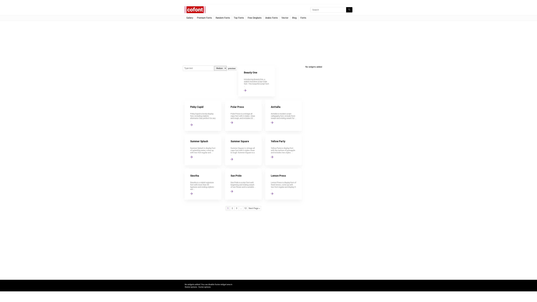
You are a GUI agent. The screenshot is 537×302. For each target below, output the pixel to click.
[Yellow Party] (283, 149)
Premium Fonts (204, 17)
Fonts (303, 17)
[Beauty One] (256, 81)
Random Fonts (223, 17)
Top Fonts (239, 17)
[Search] (349, 9)
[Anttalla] (283, 115)
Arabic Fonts (271, 17)
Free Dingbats (255, 17)
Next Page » (254, 208)
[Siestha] (203, 184)
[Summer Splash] (203, 149)
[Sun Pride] (243, 184)
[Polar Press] (243, 115)
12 (245, 208)
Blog (294, 17)
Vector (285, 17)
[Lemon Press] (283, 184)
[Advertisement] (268, 41)
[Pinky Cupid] (203, 115)
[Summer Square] (243, 149)
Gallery (189, 17)
